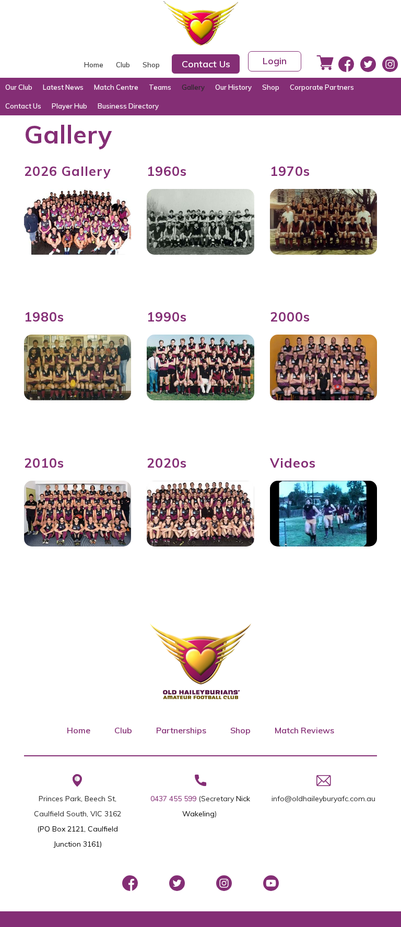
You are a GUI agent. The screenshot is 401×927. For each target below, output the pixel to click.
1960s (167, 171)
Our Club (18, 87)
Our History (233, 87)
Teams (160, 87)
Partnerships (181, 730)
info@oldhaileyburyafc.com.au (323, 798)
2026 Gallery (67, 171)
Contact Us (206, 64)
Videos (293, 463)
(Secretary (217, 798)
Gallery (193, 87)
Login (275, 61)
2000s (290, 316)
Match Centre (116, 87)
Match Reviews (304, 730)
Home (93, 65)
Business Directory (128, 106)
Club (123, 65)
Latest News (63, 87)
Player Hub (69, 106)
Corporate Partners (322, 87)
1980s (44, 316)
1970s (290, 171)
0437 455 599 (173, 798)
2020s (167, 463)
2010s (44, 463)
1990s (167, 316)
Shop (151, 65)
